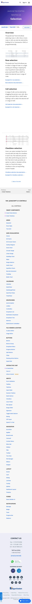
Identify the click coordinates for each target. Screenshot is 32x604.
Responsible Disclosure (17, 595)
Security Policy (6, 595)
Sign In (25, 2)
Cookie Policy (13, 592)
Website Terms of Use (23, 592)
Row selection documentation (13, 82)
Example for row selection (12, 80)
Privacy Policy (6, 592)
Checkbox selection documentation (15, 172)
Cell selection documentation (13, 104)
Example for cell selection (12, 107)
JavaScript (5, 27)
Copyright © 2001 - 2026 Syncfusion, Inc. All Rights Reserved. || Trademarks (16, 598)
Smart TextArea (6, 192)
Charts (28, 192)
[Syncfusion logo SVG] (6, 2)
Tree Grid (13, 27)
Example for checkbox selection (14, 175)
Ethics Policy (26, 595)
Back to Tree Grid (17, 181)
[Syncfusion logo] (16, 588)
